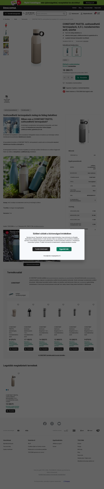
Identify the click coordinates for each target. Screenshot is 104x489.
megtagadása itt (55, 256)
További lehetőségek (41, 249)
